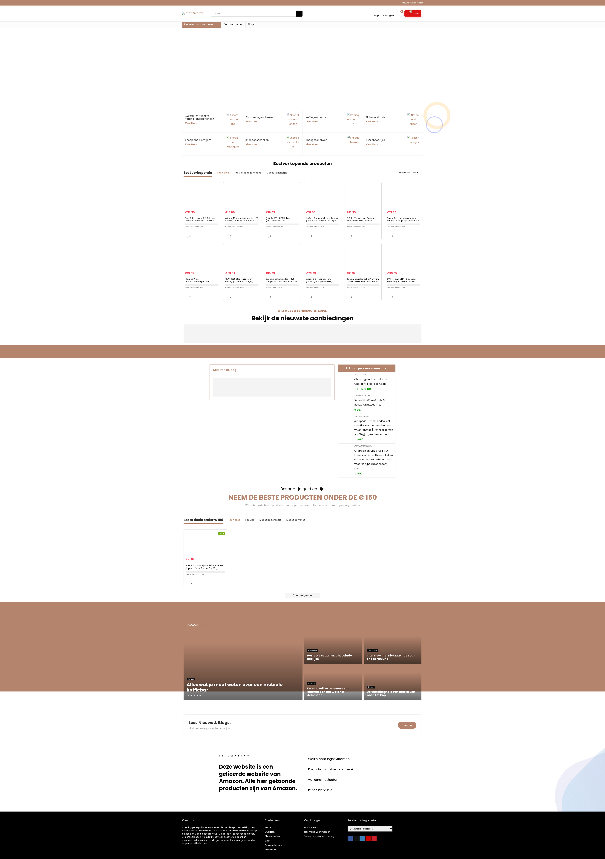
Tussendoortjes (362, 395)
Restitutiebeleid (320, 790)
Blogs (251, 24)
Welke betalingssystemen (329, 759)
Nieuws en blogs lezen (412, 2)
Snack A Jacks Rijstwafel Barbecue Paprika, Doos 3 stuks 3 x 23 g (204, 567)
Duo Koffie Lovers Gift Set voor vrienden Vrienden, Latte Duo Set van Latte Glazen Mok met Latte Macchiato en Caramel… (200, 222)
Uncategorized (361, 374)
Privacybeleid (311, 827)
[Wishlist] (388, 12)
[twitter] (356, 838)
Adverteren (271, 849)
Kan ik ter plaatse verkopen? (331, 769)
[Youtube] (368, 838)
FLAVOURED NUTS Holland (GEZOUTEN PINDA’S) (278, 219)
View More (191, 123)
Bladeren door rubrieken (199, 24)
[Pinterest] (374, 838)
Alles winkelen (272, 836)
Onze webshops (273, 845)
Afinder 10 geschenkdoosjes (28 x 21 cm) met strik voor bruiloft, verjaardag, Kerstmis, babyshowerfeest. (241, 222)
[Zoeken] (299, 14)
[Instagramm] (362, 838)
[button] (346, 759)
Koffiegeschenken (363, 446)
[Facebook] (350, 838)
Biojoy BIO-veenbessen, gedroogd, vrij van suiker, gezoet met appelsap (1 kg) (320, 281)
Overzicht (270, 831)
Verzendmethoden (323, 779)
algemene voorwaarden (317, 831)
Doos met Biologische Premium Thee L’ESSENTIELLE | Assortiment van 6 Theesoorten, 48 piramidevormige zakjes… (363, 282)
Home (268, 827)
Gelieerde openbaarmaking (319, 836)
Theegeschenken (362, 416)
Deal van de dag (233, 24)
